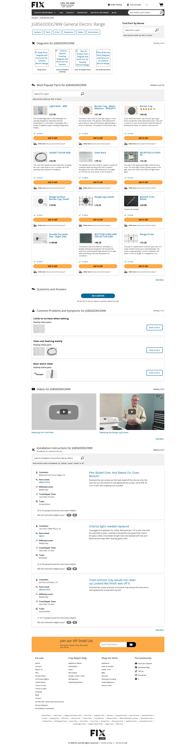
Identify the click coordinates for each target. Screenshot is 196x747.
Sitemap (38, 692)
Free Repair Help (77, 658)
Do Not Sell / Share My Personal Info (48, 702)
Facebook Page (144, 667)
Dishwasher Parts (147, 718)
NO (75, 515)
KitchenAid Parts (147, 715)
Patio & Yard (106, 685)
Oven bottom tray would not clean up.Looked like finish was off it (112, 581)
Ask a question (98, 295)
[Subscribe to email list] (131, 644)
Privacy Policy (40, 676)
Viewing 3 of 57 (158, 450)
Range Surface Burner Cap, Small (59, 198)
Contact (70, 12)
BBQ (103, 673)
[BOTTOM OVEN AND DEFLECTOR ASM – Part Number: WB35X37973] (86, 238)
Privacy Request (41, 705)
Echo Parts (87, 715)
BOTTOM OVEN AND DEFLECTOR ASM (105, 235)
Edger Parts (109, 724)
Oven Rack (100, 153)
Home (37, 663)
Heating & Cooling (109, 679)
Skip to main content (98, 7)
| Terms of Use (105, 743)
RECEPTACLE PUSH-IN (150, 154)
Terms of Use (40, 685)
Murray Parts (75, 718)
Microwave (73, 673)
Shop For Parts (110, 658)
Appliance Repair (75, 663)
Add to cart (52, 138)
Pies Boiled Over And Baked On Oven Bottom (114, 474)
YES (69, 515)
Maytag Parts (54, 718)
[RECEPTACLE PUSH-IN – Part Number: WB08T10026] (131, 157)
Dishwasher (73, 666)
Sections (37, 32)
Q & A (57, 32)
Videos (81, 32)
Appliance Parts (131, 721)
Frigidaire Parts (99, 715)
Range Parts (105, 721)
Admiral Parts (46, 715)
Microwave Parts (117, 721)
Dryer (71, 669)
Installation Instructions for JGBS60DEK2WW (64, 449)
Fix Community (143, 658)
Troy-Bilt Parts (99, 718)
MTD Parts (65, 718)
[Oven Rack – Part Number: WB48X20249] (86, 157)
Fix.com (39, 658)
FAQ (61, 12)
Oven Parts (94, 721)
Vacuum (105, 676)
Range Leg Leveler (104, 197)
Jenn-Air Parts (134, 715)
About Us (39, 669)
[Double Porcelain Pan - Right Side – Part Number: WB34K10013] (40, 238)
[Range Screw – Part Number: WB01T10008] (131, 238)
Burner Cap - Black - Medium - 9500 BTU (105, 107)
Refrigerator (73, 679)
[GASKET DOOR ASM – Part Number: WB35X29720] (40, 157)
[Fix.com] (39, 5)
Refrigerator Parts (61, 721)
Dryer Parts (73, 721)
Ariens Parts (57, 715)
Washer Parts (47, 721)
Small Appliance (108, 682)
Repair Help (82, 12)
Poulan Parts (87, 718)
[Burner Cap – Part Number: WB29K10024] (131, 110)
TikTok (140, 671)
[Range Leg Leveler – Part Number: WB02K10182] (86, 201)
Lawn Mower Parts (145, 721)
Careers (38, 698)
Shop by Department (43, 12)
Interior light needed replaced (109, 526)
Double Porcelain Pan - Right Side (58, 235)
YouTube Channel (145, 663)
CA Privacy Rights (42, 679)
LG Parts (44, 718)
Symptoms (68, 32)
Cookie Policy (40, 682)
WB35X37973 (44, 482)
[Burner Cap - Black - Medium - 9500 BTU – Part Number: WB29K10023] (86, 110)
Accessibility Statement (44, 708)
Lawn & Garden (108, 666)
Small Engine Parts (79, 724)
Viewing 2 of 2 (158, 389)
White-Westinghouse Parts (129, 718)
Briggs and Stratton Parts (73, 715)
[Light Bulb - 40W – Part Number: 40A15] (40, 110)
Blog (114, 12)
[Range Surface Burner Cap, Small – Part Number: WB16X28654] (40, 201)
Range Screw (147, 234)
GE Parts (110, 715)
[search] (161, 12)
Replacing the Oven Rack (43, 432)
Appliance (105, 663)
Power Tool (106, 669)
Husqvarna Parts (121, 715)
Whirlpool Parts (112, 718)
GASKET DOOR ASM (60, 153)
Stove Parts (84, 721)
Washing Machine (75, 682)
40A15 (41, 536)
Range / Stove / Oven (77, 676)
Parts (48, 32)
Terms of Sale (40, 688)
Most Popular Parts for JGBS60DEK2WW (61, 85)
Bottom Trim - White (148, 198)
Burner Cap (146, 106)
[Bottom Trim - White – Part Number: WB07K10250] (131, 201)
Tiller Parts (119, 724)
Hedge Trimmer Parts (95, 724)
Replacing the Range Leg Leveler (114, 432)
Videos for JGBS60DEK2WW (54, 389)
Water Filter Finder (100, 12)
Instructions (93, 32)
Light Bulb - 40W (58, 106)
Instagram (142, 675)
